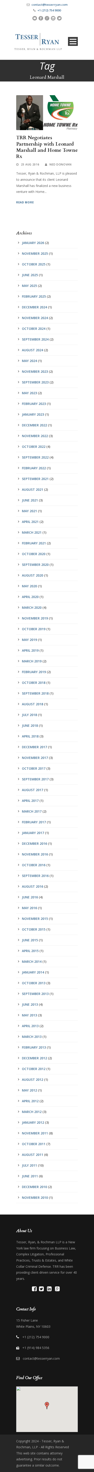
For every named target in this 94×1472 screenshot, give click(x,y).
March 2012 (32, 1112)
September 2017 (35, 779)
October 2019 (33, 629)
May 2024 (29, 361)
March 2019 (32, 661)
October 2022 (33, 446)
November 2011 (35, 1133)
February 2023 (34, 403)
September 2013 (35, 994)
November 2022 (35, 436)
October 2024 (33, 328)
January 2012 (33, 1122)
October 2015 (33, 929)
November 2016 (35, 854)
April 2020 (30, 597)
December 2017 (34, 747)
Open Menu (73, 41)
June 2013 (30, 1004)
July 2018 (29, 715)
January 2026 (33, 243)
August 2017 (32, 790)
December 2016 (34, 843)
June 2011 (30, 1176)
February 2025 (34, 296)
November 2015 (35, 918)
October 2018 (33, 682)
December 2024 (34, 307)
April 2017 (30, 800)
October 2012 (33, 1069)
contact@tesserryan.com (49, 5)
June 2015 (30, 940)
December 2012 (34, 1058)
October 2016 (33, 865)
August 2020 (32, 575)
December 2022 (34, 425)
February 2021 (34, 543)
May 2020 (29, 586)
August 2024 (32, 350)
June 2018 (30, 725)
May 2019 (29, 640)
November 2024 (35, 318)
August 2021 (32, 489)
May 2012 (29, 1090)
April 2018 (30, 736)
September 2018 (35, 693)
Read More (25, 202)
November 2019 (35, 618)
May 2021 (29, 511)
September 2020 (35, 564)
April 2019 (30, 650)
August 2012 (32, 1079)
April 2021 (30, 522)
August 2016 (32, 886)
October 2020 (33, 554)
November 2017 (35, 758)
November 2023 (35, 371)
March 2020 (32, 607)
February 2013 (34, 1047)
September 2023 (35, 382)
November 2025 (35, 253)
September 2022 (35, 457)
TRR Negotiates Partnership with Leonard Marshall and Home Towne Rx (47, 147)
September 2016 (35, 876)
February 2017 (34, 822)
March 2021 (32, 532)
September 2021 (35, 479)
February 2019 (34, 672)
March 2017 (32, 811)
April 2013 (30, 1026)
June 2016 (30, 897)
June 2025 (30, 275)
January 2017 (33, 833)
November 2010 (35, 1197)
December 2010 (34, 1187)
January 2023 (33, 414)
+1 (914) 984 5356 (35, 1348)
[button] (47, 1405)
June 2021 (30, 500)
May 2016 (29, 908)
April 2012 (30, 1101)
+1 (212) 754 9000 (49, 10)
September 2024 (35, 339)
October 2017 (33, 768)
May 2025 (29, 285)
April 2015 (30, 951)
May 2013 (29, 1015)
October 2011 (33, 1144)
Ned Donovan (61, 164)
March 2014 (32, 961)
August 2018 (32, 704)
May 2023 (29, 393)
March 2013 (32, 1036)
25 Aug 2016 (30, 164)
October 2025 (33, 264)
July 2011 (29, 1165)
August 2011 (32, 1154)
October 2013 (33, 983)
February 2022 (34, 468)
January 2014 (33, 972)
